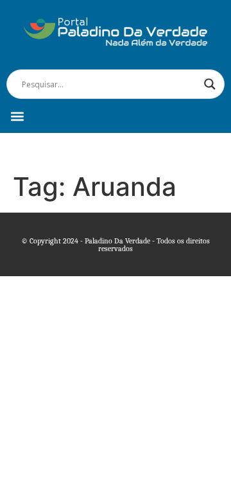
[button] (17, 116)
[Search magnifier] (210, 84)
